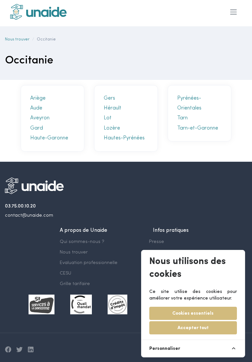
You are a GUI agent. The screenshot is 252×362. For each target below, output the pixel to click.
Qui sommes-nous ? (82, 241)
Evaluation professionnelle (88, 262)
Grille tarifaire (75, 283)
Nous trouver (17, 39)
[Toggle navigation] (233, 12)
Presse (156, 241)
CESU (65, 273)
